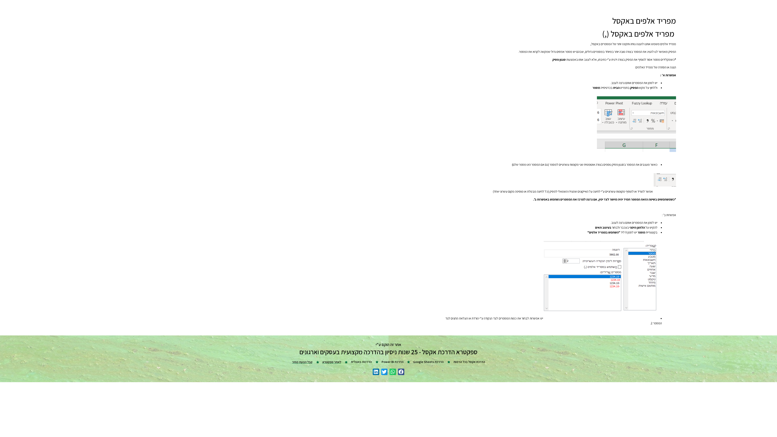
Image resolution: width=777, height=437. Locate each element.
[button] (401, 372)
